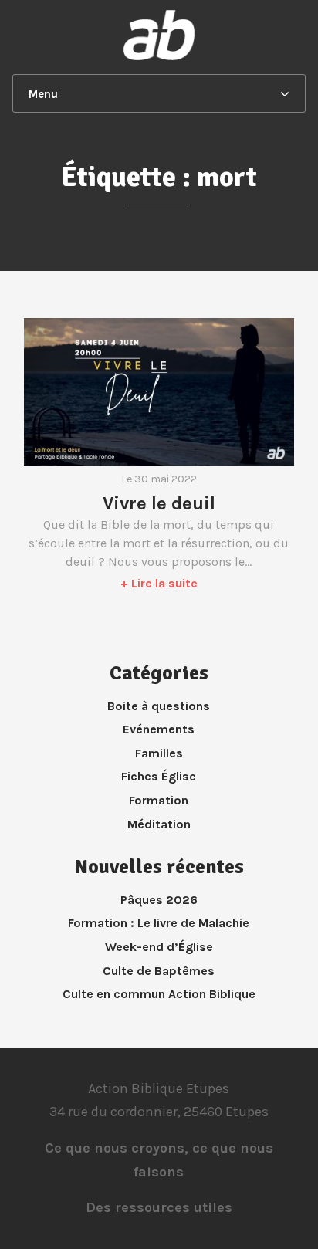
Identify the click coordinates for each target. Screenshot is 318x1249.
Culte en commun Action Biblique (159, 994)
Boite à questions (158, 706)
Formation (158, 800)
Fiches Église (158, 776)
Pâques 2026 (159, 899)
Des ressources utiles (159, 1207)
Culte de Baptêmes (159, 970)
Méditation (159, 824)
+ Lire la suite (159, 583)
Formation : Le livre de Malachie (158, 923)
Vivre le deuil (159, 503)
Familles (159, 753)
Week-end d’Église (159, 946)
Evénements (159, 729)
